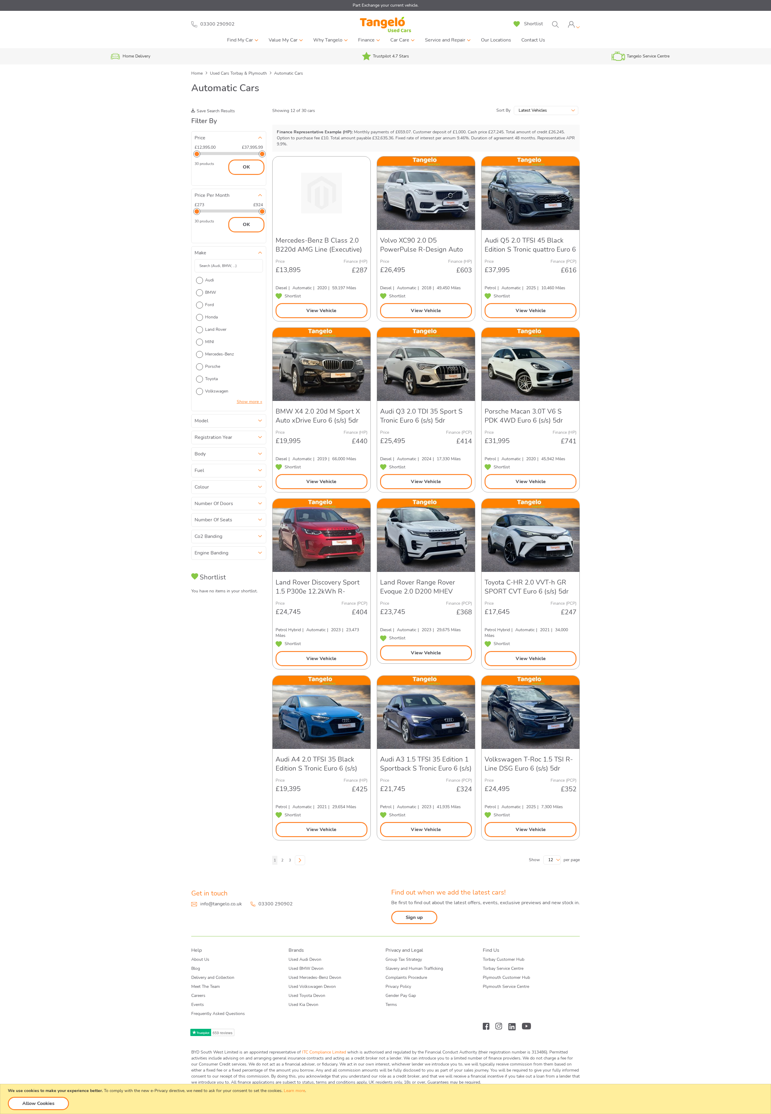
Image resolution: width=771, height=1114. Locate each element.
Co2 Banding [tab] (208, 536)
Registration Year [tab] (213, 437)
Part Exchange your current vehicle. (385, 5)
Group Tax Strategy (404, 959)
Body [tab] (200, 454)
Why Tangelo (327, 40)
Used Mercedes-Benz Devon (315, 977)
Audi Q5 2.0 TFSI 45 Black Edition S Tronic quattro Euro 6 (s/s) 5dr (530, 245)
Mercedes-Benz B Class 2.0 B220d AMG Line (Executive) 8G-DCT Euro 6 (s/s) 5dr (319, 245)
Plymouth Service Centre (506, 986)
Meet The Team (205, 986)
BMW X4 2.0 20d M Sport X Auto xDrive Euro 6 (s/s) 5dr (318, 416)
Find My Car (240, 40)
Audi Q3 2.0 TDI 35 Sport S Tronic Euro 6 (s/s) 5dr (421, 416)
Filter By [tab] (204, 121)
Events (197, 1004)
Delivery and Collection (212, 977)
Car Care (399, 40)
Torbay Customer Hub (503, 959)
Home (197, 73)
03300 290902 (275, 904)
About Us (200, 959)
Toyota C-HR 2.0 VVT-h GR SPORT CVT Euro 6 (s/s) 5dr (527, 587)
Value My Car (283, 40)
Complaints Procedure (406, 977)
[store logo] (385, 24)
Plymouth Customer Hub (506, 977)
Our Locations (496, 40)
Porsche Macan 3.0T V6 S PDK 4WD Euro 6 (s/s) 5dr (524, 416)
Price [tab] (200, 138)
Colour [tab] (202, 487)
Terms (391, 1004)
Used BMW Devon (306, 968)
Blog (195, 968)
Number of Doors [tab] (214, 503)
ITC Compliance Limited (324, 1052)
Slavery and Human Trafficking (414, 968)
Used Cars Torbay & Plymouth (239, 73)
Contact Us (533, 40)
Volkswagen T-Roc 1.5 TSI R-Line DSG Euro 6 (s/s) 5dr (529, 764)
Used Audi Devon (305, 959)
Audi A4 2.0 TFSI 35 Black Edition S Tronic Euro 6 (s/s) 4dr (316, 764)
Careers (198, 995)
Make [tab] (200, 253)
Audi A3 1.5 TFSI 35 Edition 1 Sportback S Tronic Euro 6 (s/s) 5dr (426, 764)
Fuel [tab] (199, 470)
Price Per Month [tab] (212, 195)
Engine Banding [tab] (211, 553)
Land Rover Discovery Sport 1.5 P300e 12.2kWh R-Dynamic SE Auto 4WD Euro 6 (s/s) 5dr (321, 587)
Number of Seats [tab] (213, 520)
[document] (386, 1099)
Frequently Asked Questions (218, 1013)
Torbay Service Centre (503, 968)
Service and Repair (445, 40)
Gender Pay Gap (401, 995)
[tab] (574, 24)
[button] (288, 296)
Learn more (294, 1091)
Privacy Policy (398, 986)
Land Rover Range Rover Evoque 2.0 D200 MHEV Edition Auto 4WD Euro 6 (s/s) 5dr (425, 587)
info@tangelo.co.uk (221, 904)
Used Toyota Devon (307, 995)
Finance (366, 40)
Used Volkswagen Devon (312, 986)
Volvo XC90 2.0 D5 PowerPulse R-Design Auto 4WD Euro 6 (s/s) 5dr (421, 245)
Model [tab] (201, 420)
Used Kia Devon (303, 1004)
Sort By (503, 110)
